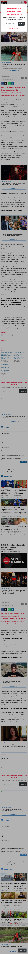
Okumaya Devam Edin (14, 28)
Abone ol (21, 23)
